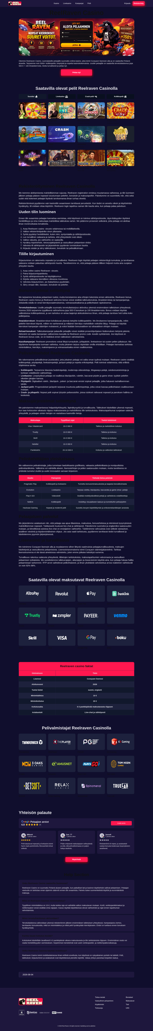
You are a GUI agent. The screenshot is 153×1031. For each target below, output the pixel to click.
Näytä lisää (76, 859)
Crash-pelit (89, 96)
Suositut (31, 96)
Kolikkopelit (118, 96)
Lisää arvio (121, 823)
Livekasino (60, 96)
